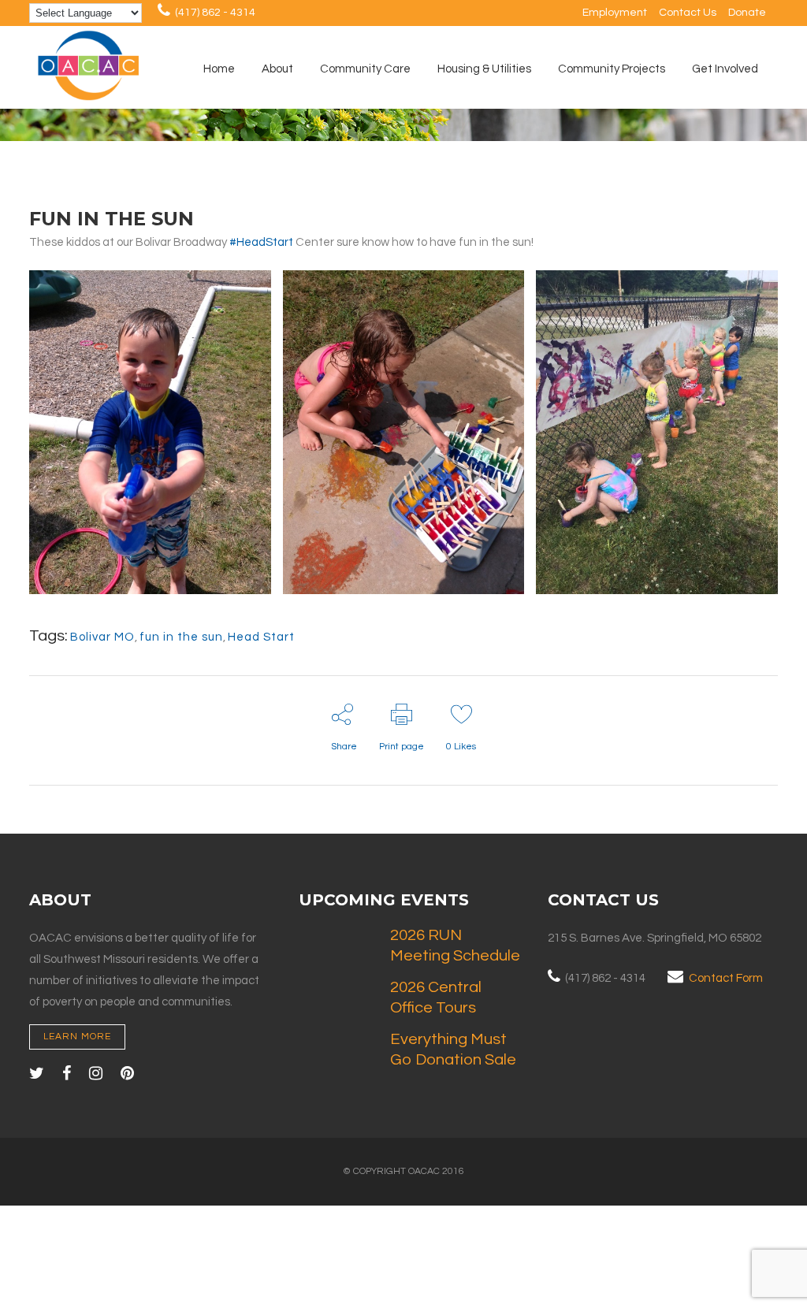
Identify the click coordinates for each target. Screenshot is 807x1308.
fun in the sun (181, 637)
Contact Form (726, 978)
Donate (747, 12)
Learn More (77, 1036)
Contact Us (687, 12)
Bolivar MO (102, 637)
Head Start (261, 637)
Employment (614, 12)
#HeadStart (261, 242)
